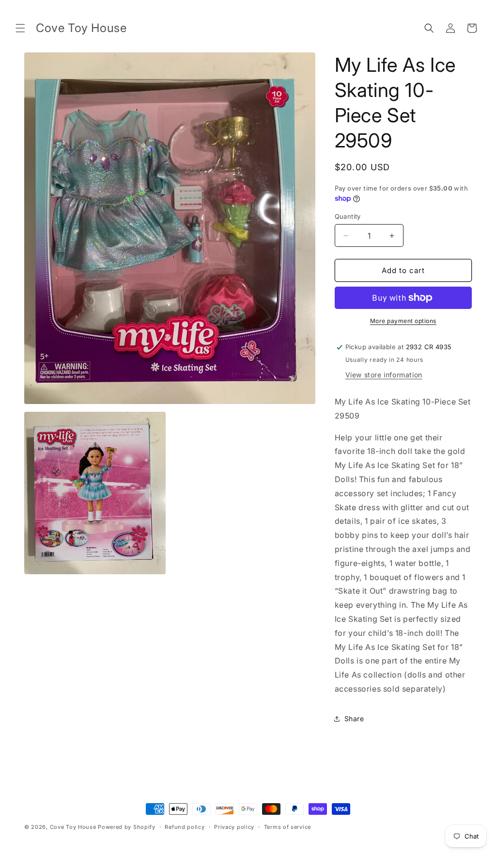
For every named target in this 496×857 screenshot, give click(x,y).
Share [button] (354, 718)
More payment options (403, 320)
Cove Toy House (73, 827)
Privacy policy (234, 827)
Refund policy (184, 827)
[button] (20, 28)
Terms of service (287, 827)
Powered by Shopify (126, 827)
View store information (383, 375)
